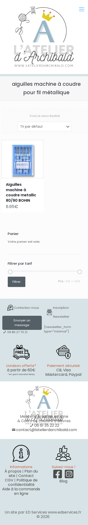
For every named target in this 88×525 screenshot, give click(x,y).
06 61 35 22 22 (46, 425)
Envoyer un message (22, 322)
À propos (12, 471)
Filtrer (16, 281)
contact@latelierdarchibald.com (46, 429)
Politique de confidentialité (23, 482)
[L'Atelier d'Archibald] (44, 37)
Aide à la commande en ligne (21, 491)
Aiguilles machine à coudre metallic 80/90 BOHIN (21, 192)
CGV (9, 480)
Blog (63, 481)
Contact (26, 475)
